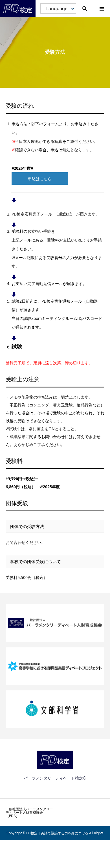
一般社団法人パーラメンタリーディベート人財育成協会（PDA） (29, 812)
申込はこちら (40, 178)
